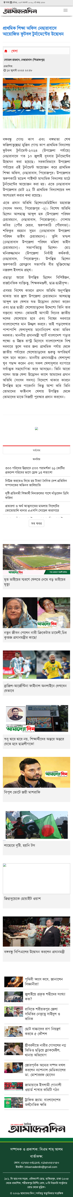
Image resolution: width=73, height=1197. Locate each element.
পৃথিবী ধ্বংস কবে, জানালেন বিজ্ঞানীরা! (44, 981)
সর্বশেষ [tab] (36, 450)
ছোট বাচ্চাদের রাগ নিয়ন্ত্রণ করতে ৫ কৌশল (42, 1031)
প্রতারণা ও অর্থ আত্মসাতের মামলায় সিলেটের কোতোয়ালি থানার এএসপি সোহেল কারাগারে (32, 507)
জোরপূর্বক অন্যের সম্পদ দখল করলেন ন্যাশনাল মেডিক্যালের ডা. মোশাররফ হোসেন (45, 1069)
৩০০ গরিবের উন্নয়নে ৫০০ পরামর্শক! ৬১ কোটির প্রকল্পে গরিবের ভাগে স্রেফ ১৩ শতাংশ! (35, 469)
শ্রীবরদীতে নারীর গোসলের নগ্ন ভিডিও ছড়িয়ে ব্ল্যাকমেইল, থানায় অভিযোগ (45, 1049)
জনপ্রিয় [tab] (36, 459)
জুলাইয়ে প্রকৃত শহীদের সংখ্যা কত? (45, 996)
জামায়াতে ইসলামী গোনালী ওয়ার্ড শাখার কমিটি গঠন (43, 1087)
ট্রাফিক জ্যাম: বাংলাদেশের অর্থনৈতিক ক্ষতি (42, 1102)
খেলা (14, 50)
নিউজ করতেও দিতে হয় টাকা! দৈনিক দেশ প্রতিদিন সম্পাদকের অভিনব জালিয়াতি (36, 482)
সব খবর (36, 523)
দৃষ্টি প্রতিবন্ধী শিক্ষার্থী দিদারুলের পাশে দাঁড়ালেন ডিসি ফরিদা (37, 495)
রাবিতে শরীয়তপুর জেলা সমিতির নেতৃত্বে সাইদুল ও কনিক (42, 1013)
